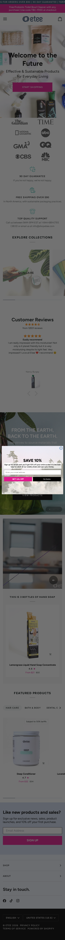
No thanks (46, 479)
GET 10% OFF (18, 479)
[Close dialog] (60, 448)
